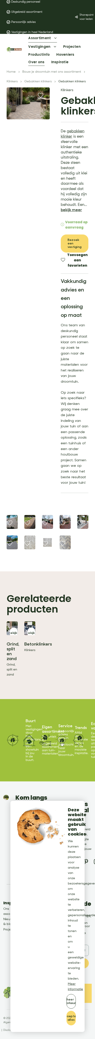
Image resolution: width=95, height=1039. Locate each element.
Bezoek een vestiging (75, 243)
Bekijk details (13, 634)
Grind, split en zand (13, 651)
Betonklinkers (38, 644)
